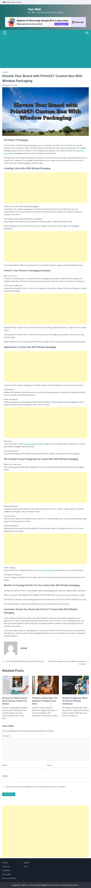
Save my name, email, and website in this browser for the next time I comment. (35, 786)
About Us (5, 863)
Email (50, 765)
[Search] (87, 32)
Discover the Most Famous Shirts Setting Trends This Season (15, 701)
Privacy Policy (6, 874)
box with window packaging (34, 444)
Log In (26, 866)
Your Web (34, 9)
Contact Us (5, 866)
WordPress (74, 885)
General (5, 72)
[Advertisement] (45, 52)
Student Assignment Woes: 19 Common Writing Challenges (75, 701)
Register (26, 863)
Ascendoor (56, 885)
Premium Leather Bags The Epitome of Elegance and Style (44, 701)
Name (5, 765)
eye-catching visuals (47, 570)
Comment (6, 736)
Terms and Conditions (9, 878)
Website (5, 776)
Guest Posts (6, 870)
